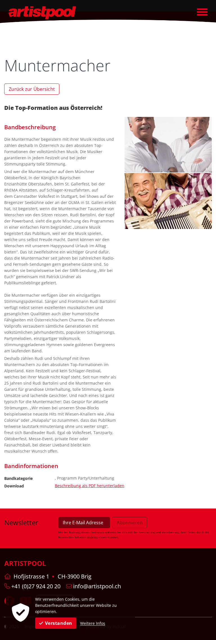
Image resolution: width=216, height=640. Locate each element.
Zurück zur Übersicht (32, 89)
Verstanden (58, 623)
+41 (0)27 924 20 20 (35, 586)
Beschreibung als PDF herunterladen (89, 485)
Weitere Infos (92, 623)
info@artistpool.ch (96, 586)
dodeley (92, 537)
